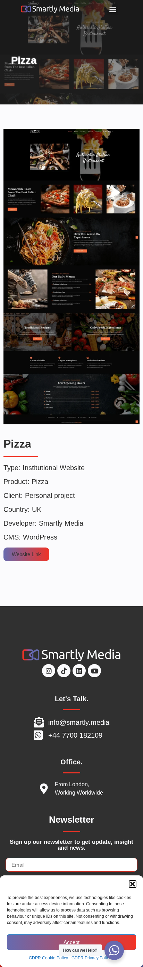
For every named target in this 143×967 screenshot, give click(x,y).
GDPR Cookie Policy (48, 958)
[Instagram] (48, 670)
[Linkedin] (79, 670)
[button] (132, 884)
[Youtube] (94, 670)
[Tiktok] (63, 670)
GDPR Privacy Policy (91, 958)
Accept (71, 942)
